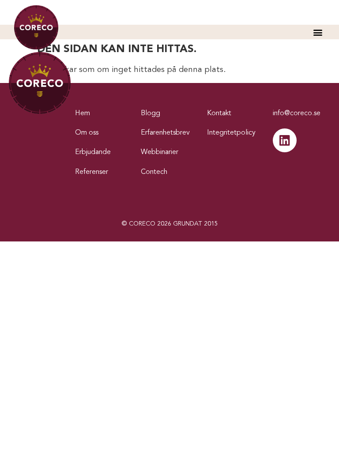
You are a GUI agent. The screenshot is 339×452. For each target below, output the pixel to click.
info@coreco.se (296, 113)
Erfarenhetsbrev (165, 132)
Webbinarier (159, 152)
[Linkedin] (285, 140)
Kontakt (219, 113)
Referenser (91, 172)
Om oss (86, 132)
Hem (82, 113)
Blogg (150, 113)
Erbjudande (93, 152)
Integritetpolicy (231, 132)
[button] (317, 32)
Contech (154, 172)
